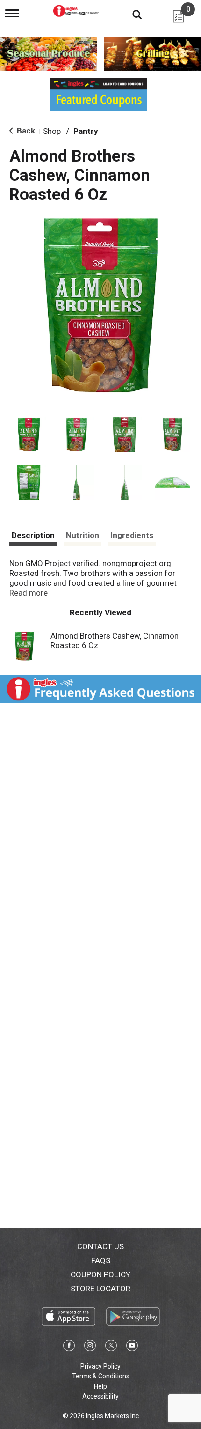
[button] (28, 434)
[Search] (130, 14)
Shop (52, 131)
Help (100, 1386)
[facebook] (69, 1347)
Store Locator (100, 1288)
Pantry (85, 131)
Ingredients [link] (131, 535)
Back (25, 130)
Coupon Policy (100, 1274)
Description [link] (33, 535)
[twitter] (111, 1347)
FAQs (100, 1260)
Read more (28, 592)
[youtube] (132, 1347)
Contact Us (100, 1246)
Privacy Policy (100, 1366)
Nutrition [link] (82, 535)
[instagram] (90, 1347)
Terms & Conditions (100, 1376)
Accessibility (100, 1396)
